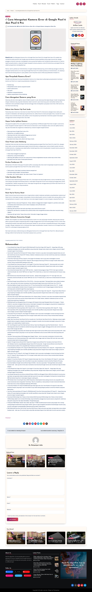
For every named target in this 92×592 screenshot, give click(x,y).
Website (9, 509)
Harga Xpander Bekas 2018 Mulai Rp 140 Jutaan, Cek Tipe (75, 542)
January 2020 (73, 210)
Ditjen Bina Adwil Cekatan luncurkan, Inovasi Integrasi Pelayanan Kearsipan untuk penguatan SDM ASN (42, 564)
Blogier (50, 590)
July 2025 (72, 164)
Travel (48, 3)
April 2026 (72, 134)
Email (8, 503)
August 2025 (73, 161)
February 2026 (73, 141)
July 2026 (72, 124)
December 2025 (73, 147)
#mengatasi (47, 26)
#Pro (55, 26)
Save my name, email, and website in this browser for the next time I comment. (26, 515)
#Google (38, 26)
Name (9, 497)
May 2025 (72, 171)
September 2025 (74, 157)
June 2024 (72, 191)
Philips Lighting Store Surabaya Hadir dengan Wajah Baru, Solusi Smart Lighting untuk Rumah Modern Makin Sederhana (43, 557)
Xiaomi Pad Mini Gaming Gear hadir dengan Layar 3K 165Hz (55, 461)
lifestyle (44, 3)
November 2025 (73, 151)
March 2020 (72, 207)
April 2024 (72, 197)
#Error (34, 26)
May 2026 (72, 131)
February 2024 (73, 204)
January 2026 (73, 144)
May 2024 (72, 194)
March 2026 (72, 137)
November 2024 (73, 174)
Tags (57, 3)
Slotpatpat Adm (12, 26)
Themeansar (56, 590)
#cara (28, 26)
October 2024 (73, 177)
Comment (9, 478)
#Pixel (52, 26)
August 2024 (73, 184)
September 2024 (74, 181)
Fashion (35, 3)
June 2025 (72, 167)
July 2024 (72, 187)
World (53, 3)
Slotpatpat (8, 417)
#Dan (31, 26)
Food (39, 3)
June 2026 (72, 127)
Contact (62, 3)
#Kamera (42, 26)
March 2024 (72, 201)
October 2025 (73, 154)
